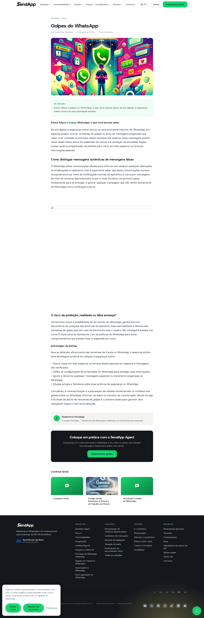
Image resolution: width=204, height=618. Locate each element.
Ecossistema (101, 4)
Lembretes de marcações (116, 536)
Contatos (130, 4)
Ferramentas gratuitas (174, 529)
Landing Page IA (82, 545)
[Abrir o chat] (196, 610)
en (161, 592)
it (154, 592)
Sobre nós (168, 556)
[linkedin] (178, 605)
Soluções (44, 4)
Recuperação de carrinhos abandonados (116, 530)
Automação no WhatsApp (82, 569)
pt (145, 4)
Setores (116, 4)
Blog (64, 18)
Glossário (168, 533)
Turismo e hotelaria (143, 545)
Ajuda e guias (170, 552)
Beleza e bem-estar (143, 541)
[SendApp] (26, 4)
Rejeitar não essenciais (33, 608)
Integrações (80, 541)
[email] (184, 605)
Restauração (140, 533)
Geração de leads (113, 544)
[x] (151, 605)
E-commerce (140, 529)
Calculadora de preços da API (175, 547)
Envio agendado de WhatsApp (84, 576)
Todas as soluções (113, 555)
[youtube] (145, 605)
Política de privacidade (105, 603)
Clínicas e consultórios (144, 537)
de (185, 592)
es (167, 592)
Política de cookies (124, 603)
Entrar (156, 4)
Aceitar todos (13, 608)
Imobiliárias (139, 549)
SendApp (55, 18)
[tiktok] (171, 605)
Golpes (72, 122)
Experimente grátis (175, 4)
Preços (89, 4)
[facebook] (158, 605)
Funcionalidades (61, 4)
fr (173, 592)
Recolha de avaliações (115, 540)
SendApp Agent (82, 529)
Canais (77, 4)
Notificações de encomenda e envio (114, 549)
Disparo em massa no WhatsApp (85, 562)
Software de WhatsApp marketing (86, 555)
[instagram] (165, 605)
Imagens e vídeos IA (84, 549)
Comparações (170, 537)
